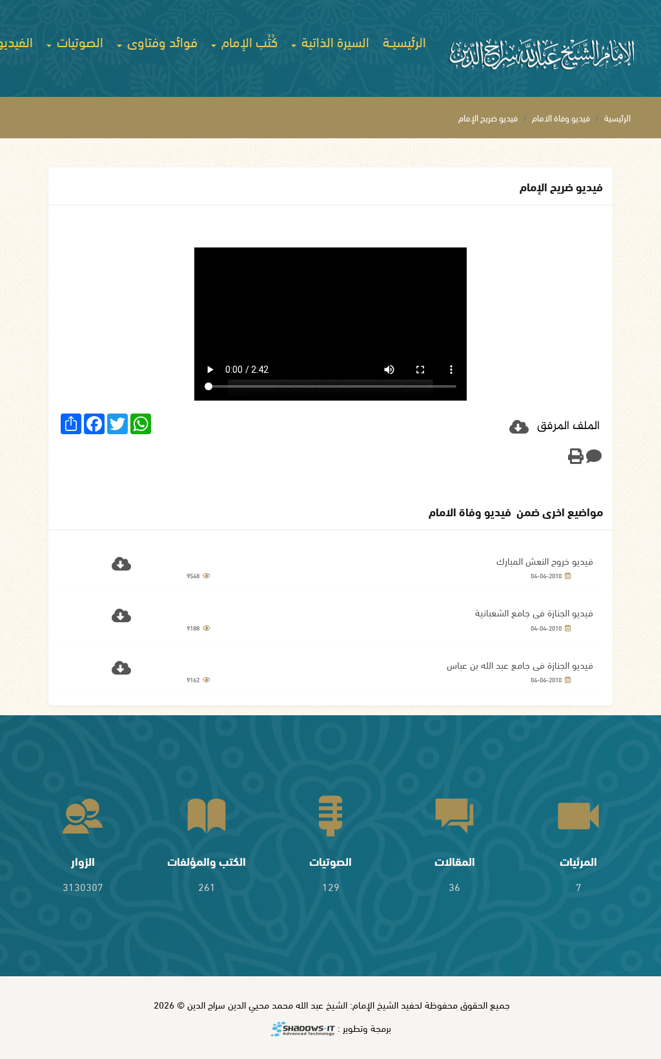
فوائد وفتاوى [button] (161, 40)
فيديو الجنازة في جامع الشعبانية (534, 612)
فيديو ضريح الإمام (488, 117)
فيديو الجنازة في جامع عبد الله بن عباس (520, 664)
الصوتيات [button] (78, 40)
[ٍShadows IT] (302, 1029)
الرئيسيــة (404, 40)
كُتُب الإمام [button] (248, 40)
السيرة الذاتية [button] (333, 40)
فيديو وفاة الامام (561, 117)
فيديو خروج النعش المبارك (544, 560)
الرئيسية (617, 117)
